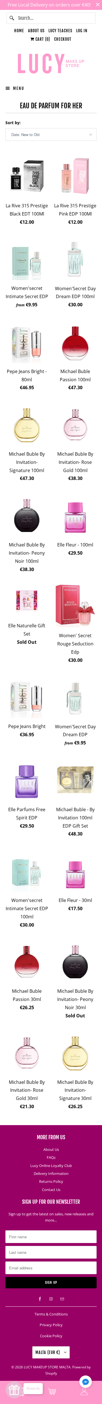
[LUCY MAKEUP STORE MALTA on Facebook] (40, 1299)
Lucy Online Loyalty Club (51, 1165)
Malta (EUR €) (48, 1352)
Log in (82, 30)
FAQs (51, 1157)
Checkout (62, 39)
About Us (36, 30)
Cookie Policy (51, 1335)
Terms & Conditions (51, 1314)
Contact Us (51, 1189)
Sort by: (13, 122)
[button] (85, 1382)
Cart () (42, 39)
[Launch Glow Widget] (14, 1389)
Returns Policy (51, 1181)
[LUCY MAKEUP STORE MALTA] (51, 64)
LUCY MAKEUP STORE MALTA (47, 1367)
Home (19, 30)
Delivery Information (51, 1173)
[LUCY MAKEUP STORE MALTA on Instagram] (51, 1299)
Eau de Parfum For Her (51, 106)
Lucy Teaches (60, 30)
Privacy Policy (51, 1324)
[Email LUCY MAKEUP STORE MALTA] (62, 1299)
